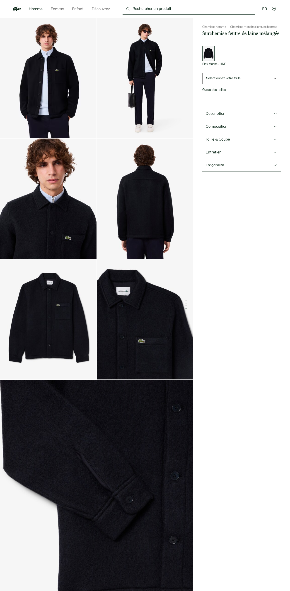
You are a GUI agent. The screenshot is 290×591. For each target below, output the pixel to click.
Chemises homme (214, 27)
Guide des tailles (214, 89)
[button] (273, 9)
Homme (36, 9)
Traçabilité (215, 165)
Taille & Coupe (218, 139)
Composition (216, 126)
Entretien (214, 152)
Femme (57, 9)
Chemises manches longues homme (253, 27)
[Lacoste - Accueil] (17, 9)
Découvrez (101, 9)
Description (215, 113)
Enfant (78, 9)
